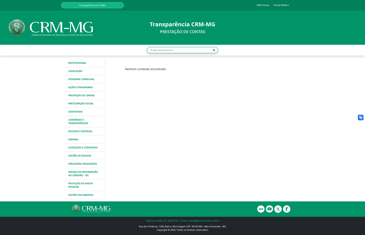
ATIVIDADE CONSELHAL (81, 79)
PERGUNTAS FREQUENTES (82, 163)
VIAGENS (73, 139)
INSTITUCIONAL (77, 63)
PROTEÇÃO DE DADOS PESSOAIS (80, 185)
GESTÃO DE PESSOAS (79, 155)
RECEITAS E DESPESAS (80, 131)
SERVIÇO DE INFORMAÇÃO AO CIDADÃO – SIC (83, 173)
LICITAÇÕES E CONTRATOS (83, 147)
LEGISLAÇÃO (75, 71)
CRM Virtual (262, 5)
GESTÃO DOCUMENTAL (81, 195)
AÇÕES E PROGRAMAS (80, 87)
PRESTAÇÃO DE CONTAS (81, 95)
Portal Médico (281, 5)
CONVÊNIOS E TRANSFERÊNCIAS (78, 121)
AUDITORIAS (75, 111)
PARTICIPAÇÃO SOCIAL (81, 103)
